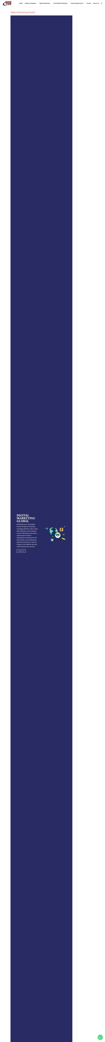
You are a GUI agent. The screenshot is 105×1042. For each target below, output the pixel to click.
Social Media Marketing (60, 3)
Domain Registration (77, 3)
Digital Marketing (44, 3)
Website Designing (30, 3)
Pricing (89, 3)
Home (21, 3)
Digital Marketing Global (22, 12)
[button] (100, 1037)
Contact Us (96, 3)
